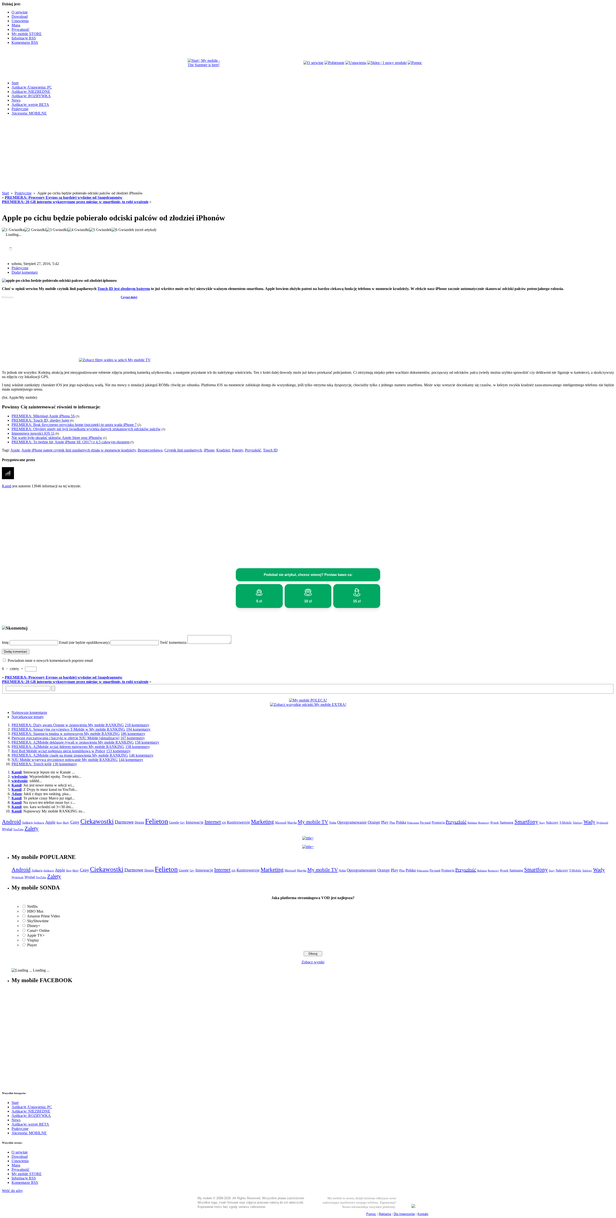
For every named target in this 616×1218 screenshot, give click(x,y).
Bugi (59, 822)
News (16, 100)
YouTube (18, 829)
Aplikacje (39, 822)
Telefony (578, 822)
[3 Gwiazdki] (57, 230)
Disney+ (33, 926)
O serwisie (20, 12)
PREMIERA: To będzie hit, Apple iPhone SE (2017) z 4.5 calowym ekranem (70, 442)
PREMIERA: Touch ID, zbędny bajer (40, 420)
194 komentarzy (138, 729)
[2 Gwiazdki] (35, 230)
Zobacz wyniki (313, 962)
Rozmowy (483, 822)
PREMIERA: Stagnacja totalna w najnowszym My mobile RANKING (66, 734)
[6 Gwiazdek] (123, 230)
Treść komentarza (173, 642)
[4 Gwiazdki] (78, 230)
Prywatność (20, 29)
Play (385, 822)
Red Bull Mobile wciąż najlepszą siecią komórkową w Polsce (58, 751)
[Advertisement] (308, 157)
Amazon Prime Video (43, 916)
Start (15, 83)
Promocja (438, 822)
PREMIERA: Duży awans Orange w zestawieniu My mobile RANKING (68, 725)
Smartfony (526, 821)
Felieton (156, 821)
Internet (213, 822)
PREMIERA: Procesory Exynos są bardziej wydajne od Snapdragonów (63, 197)
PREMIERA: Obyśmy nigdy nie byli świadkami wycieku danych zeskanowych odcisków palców (86, 429)
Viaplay (33, 940)
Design (139, 822)
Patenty (237, 450)
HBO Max (35, 911)
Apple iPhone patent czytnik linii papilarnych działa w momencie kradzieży (78, 450)
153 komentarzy (118, 751)
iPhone (209, 450)
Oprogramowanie (352, 822)
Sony (542, 822)
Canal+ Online (38, 930)
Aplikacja (27, 822)
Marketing (262, 821)
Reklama (472, 822)
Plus (392, 822)
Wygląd (7, 829)
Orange (374, 822)
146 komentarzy (141, 755)
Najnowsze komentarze (29, 712)
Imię (5, 642)
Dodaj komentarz (25, 272)
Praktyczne (20, 109)
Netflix (32, 906)
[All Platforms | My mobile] (413, 1207)
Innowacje (195, 822)
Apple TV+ (36, 935)
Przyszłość (253, 450)
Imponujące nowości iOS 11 (33, 433)
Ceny (74, 822)
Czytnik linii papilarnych (183, 450)
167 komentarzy (132, 738)
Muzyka (292, 822)
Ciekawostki (97, 821)
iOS (224, 822)
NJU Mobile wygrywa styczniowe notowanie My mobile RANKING (65, 760)
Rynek (494, 822)
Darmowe (124, 822)
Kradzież (223, 450)
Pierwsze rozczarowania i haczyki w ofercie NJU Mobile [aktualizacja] (65, 738)
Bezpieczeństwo (150, 450)
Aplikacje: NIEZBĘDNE (31, 92)
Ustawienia (20, 21)
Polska (401, 822)
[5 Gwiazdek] (100, 230)
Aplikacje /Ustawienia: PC (32, 87)
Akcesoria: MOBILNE (29, 113)
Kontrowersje (238, 822)
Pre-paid (425, 822)
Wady (589, 822)
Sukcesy (552, 822)
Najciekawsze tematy (28, 717)
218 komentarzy (137, 725)
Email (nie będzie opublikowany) (84, 642)
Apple (15, 450)
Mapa (16, 25)
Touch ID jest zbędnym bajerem (123, 289)
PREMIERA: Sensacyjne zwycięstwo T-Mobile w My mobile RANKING (68, 729)
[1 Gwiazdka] (13, 230)
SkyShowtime (38, 921)
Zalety (31, 828)
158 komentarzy (147, 742)
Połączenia (413, 822)
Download (20, 16)
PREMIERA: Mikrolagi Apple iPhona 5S (43, 416)
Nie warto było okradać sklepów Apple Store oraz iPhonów (57, 438)
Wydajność (602, 822)
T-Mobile (565, 822)
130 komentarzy (64, 764)
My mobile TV (313, 822)
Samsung (506, 822)
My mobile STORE (27, 34)
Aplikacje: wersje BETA (30, 105)
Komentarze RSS (25, 42)
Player (32, 945)
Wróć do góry (12, 1191)
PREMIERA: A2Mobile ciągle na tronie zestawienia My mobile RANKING (70, 755)
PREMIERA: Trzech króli (31, 764)
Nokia (332, 822)
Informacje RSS (24, 38)
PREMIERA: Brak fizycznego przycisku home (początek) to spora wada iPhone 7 (74, 425)
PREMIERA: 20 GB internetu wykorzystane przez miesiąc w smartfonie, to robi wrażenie (75, 202)
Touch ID (270, 450)
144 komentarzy (131, 760)
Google (174, 822)
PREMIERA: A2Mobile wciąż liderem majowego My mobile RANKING (68, 747)
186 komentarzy (133, 734)
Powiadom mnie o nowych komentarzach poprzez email (50, 660)
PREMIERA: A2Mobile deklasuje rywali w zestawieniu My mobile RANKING (73, 742)
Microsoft (280, 822)
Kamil (6, 486)
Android (11, 822)
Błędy (66, 822)
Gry (182, 822)
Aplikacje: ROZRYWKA (31, 96)
